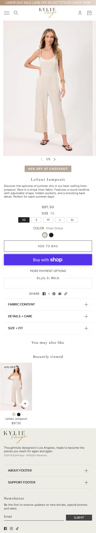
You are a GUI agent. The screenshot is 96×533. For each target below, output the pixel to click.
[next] (54, 159)
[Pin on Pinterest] (53, 293)
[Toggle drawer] (6, 13)
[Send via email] (59, 293)
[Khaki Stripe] (45, 235)
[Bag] (89, 13)
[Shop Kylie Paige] (48, 13)
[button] (65, 293)
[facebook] (5, 528)
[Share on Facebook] (44, 293)
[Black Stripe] (51, 235)
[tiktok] (17, 528)
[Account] (80, 13)
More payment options (48, 271)
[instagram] (11, 528)
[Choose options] (25, 404)
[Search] (16, 13)
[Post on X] (49, 293)
